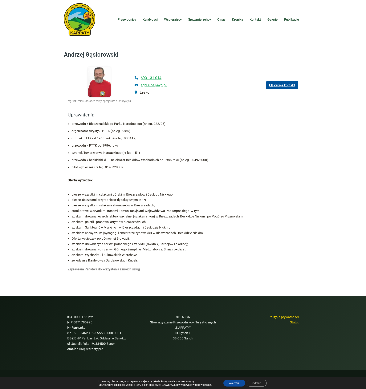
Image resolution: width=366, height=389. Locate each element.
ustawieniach (203, 384)
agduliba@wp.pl (154, 85)
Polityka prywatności (284, 317)
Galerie (272, 19)
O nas (221, 19)
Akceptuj (234, 383)
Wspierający (173, 19)
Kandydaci (150, 19)
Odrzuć (256, 383)
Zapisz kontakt (284, 85)
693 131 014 (151, 78)
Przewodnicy (127, 19)
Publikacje (291, 19)
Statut (294, 322)
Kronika (237, 19)
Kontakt (255, 19)
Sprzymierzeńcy (199, 19)
